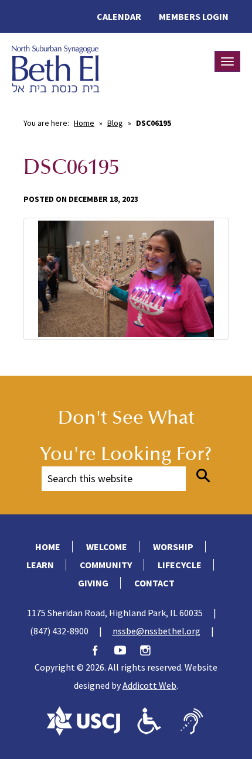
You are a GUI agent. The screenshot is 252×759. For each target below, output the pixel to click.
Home (84, 123)
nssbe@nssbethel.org (156, 631)
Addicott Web (149, 685)
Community (106, 565)
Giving (93, 583)
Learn (40, 565)
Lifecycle (180, 565)
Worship (173, 546)
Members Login (194, 16)
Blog (115, 123)
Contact (154, 583)
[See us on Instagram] (151, 649)
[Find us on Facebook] (101, 649)
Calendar (119, 16)
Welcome (106, 546)
